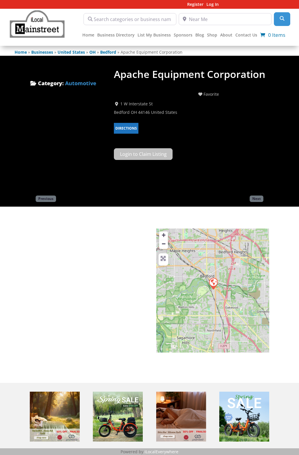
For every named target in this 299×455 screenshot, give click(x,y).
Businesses (42, 52)
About (226, 35)
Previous (45, 198)
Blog (199, 35)
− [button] (164, 243)
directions (126, 128)
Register (195, 4)
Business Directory (116, 35)
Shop (212, 35)
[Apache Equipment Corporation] (213, 283)
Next (256, 198)
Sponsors (183, 35)
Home (88, 35)
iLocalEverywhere (161, 451)
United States (71, 52)
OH (92, 52)
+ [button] (164, 235)
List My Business (154, 35)
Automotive (80, 83)
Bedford (108, 52)
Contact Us (246, 35)
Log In (212, 4)
